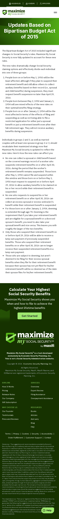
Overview (35, 386)
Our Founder (7, 411)
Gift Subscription (9, 402)
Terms (8, 433)
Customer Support (34, 437)
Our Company (8, 398)
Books (33, 411)
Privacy (16, 433)
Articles (34, 415)
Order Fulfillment (15, 437)
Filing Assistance (38, 394)
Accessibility (46, 433)
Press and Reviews (10, 419)
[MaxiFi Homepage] (9, 12)
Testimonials (7, 415)
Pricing (5, 390)
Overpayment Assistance (42, 398)
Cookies (25, 433)
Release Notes (8, 394)
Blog (33, 423)
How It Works (8, 386)
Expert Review (37, 390)
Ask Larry (35, 419)
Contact (47, 437)
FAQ (32, 427)
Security (35, 433)
